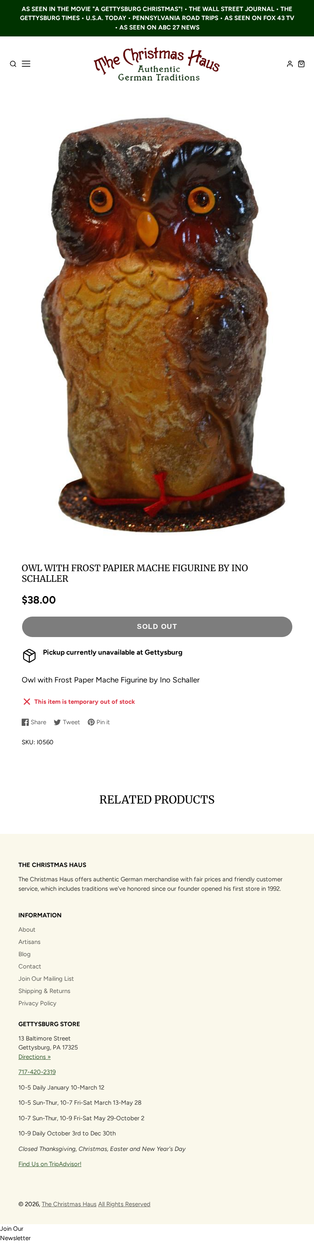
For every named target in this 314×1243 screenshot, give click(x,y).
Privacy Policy (37, 1003)
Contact (29, 966)
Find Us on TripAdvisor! (49, 1164)
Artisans (29, 942)
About (27, 929)
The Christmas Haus (69, 1204)
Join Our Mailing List (46, 978)
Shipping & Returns (44, 991)
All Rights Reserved (124, 1204)
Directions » (34, 1057)
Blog (24, 954)
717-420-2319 (37, 1072)
